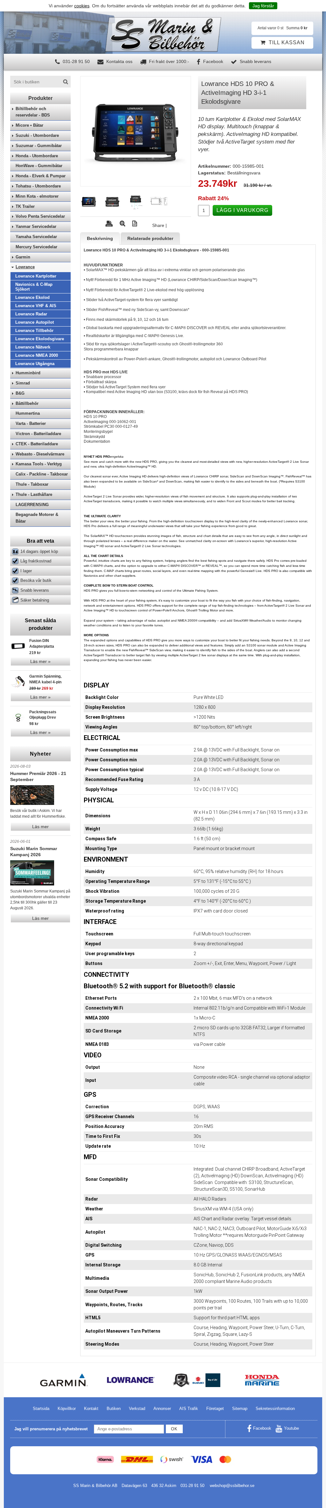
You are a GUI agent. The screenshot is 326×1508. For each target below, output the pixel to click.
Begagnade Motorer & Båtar (37, 518)
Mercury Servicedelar (36, 246)
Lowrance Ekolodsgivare (39, 338)
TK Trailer (25, 206)
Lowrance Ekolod (32, 297)
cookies (81, 5)
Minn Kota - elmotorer (37, 196)
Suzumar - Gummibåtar (39, 145)
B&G (20, 393)
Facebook (212, 61)
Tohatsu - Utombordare (38, 186)
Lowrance (25, 266)
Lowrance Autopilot (34, 322)
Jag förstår (263, 5)
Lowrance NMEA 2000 (36, 355)
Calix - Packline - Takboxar (42, 474)
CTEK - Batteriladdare (37, 443)
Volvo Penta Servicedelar (40, 216)
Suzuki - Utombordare (37, 135)
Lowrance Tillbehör (34, 330)
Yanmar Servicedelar (36, 226)
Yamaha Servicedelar (36, 236)
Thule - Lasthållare (34, 494)
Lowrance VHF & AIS (35, 305)
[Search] (65, 81)
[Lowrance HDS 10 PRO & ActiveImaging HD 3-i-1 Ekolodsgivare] (136, 131)
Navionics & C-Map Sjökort (34, 287)
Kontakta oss (118, 61)
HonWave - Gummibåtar (39, 165)
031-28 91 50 (75, 61)
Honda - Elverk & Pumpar (41, 175)
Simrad (23, 383)
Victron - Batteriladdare (38, 433)
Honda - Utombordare (37, 155)
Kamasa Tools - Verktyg (39, 464)
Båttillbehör (27, 403)
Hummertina (28, 413)
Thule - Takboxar (32, 484)
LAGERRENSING (32, 504)
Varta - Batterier (31, 423)
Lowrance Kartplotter (35, 276)
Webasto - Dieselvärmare (40, 454)
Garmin (23, 257)
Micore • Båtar (29, 125)
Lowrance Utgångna (34, 363)
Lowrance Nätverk (32, 347)
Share (158, 225)
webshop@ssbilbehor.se (232, 1485)
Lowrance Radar (31, 314)
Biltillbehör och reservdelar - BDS (33, 112)
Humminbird (28, 372)
